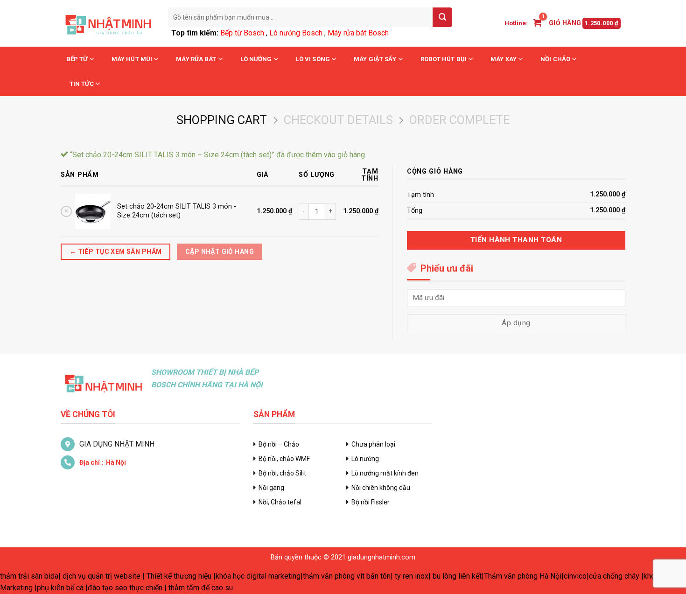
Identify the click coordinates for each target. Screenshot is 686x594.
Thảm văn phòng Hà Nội (522, 576)
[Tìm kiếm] (442, 17)
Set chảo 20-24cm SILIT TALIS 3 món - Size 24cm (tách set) (176, 211)
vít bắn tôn (374, 576)
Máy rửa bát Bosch (358, 32)
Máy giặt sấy (375, 59)
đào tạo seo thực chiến (125, 587)
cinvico (575, 576)
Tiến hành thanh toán (516, 240)
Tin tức (82, 83)
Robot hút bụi (443, 59)
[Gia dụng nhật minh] (107, 23)
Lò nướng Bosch (295, 32)
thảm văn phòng (329, 576)
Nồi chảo (555, 59)
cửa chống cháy (614, 576)
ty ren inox (411, 576)
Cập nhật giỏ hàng (219, 251)
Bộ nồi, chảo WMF (284, 458)
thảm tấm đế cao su (200, 587)
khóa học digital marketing (258, 576)
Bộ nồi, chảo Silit (282, 473)
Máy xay (503, 59)
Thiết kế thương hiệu (179, 576)
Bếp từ (77, 59)
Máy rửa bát (196, 59)
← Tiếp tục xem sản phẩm (116, 251)
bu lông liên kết (457, 576)
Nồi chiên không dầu (380, 487)
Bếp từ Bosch (242, 32)
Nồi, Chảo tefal (280, 502)
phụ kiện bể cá (60, 587)
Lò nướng (256, 59)
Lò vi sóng (313, 59)
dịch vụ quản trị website (101, 576)
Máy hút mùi (132, 59)
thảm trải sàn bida (29, 576)
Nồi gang (271, 487)
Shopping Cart (221, 120)
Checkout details (338, 120)
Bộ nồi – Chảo (279, 444)
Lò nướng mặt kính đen (385, 473)
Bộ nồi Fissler (370, 502)
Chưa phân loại (373, 444)
